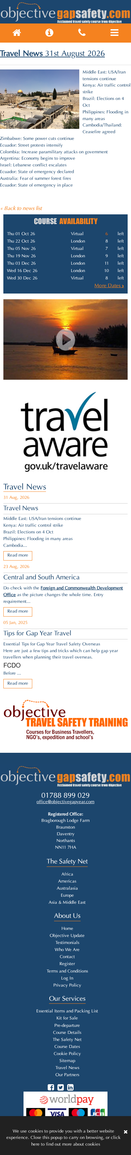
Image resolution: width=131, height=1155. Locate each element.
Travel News (24, 487)
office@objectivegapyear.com (65, 802)
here (35, 1144)
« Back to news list (21, 208)
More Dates (108, 285)
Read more (17, 555)
